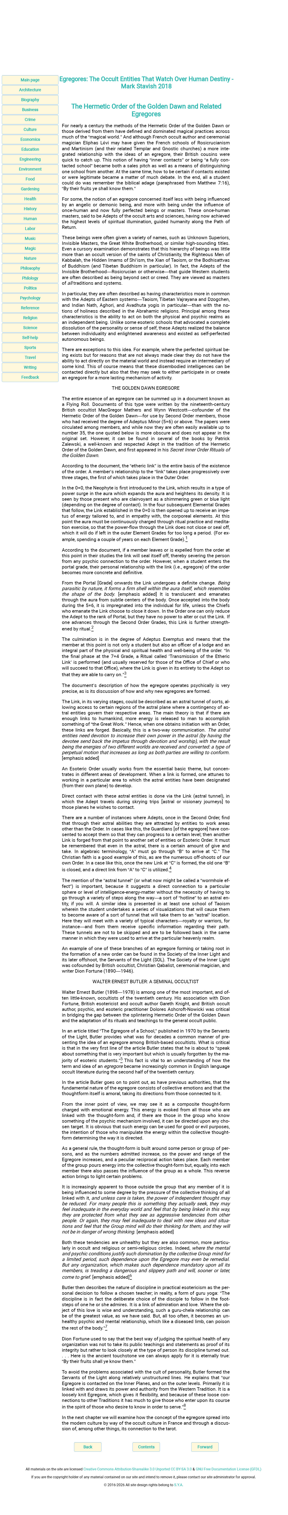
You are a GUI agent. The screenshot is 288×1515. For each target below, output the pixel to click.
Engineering (30, 159)
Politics (30, 288)
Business (30, 109)
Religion (30, 317)
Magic (30, 248)
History (30, 208)
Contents (146, 1446)
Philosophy (30, 268)
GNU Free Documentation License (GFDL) (228, 1469)
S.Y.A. (178, 1485)
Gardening (30, 189)
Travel (30, 357)
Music (30, 238)
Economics (30, 139)
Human (30, 218)
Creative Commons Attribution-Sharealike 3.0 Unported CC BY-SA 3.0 (137, 1469)
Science (30, 327)
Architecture (30, 89)
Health (30, 198)
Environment (30, 169)
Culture (30, 129)
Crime (30, 119)
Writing (30, 367)
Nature (30, 258)
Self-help (30, 337)
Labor (30, 228)
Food (30, 179)
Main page (30, 79)
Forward (205, 1446)
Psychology (30, 298)
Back (87, 1446)
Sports (30, 347)
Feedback (30, 377)
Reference (30, 307)
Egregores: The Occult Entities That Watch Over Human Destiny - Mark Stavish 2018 (146, 82)
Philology (30, 278)
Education (30, 149)
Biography (30, 99)
